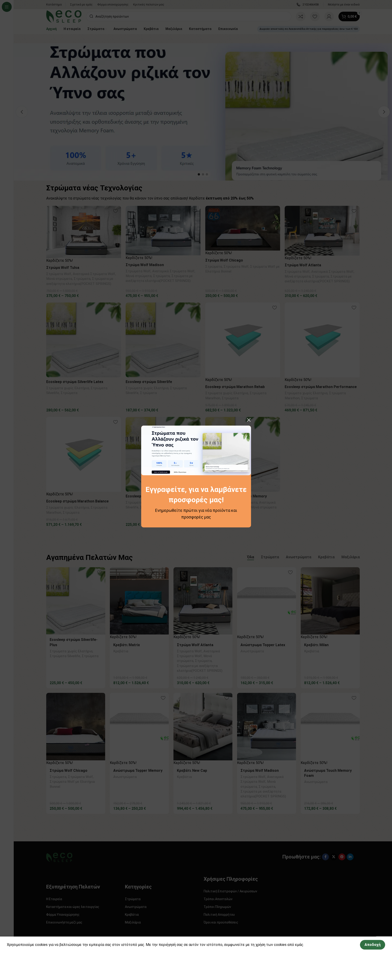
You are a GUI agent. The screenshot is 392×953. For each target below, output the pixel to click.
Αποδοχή (373, 944)
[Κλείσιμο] (248, 420)
